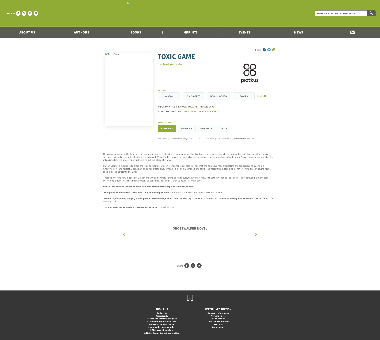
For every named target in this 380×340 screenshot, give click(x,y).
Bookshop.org (218, 96)
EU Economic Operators (161, 330)
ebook (224, 128)
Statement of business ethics (161, 321)
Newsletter (353, 32)
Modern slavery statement (162, 324)
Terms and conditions (218, 321)
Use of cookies (218, 318)
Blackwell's (193, 96)
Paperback (187, 128)
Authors (81, 32)
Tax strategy (218, 327)
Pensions (218, 324)
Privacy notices (218, 315)
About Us (27, 32)
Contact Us (161, 313)
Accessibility (162, 315)
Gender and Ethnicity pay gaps (162, 318)
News (298, 32)
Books (135, 32)
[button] (123, 234)
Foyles (244, 96)
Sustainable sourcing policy (161, 327)
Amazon (168, 96)
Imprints (190, 32)
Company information (218, 313)
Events (244, 32)
